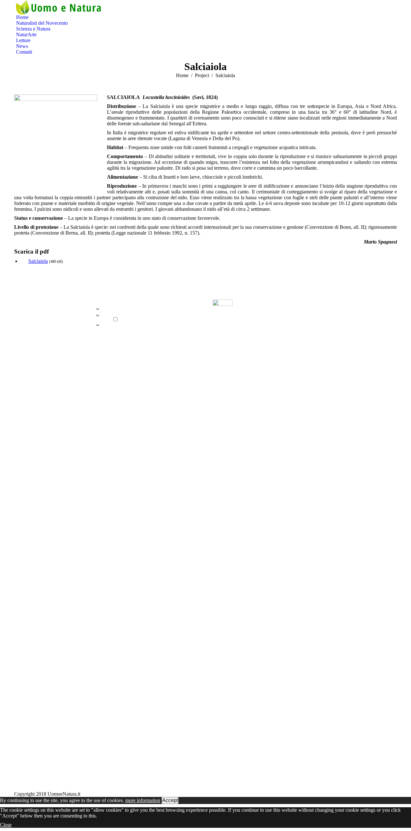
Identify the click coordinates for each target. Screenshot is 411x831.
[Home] (56, 306)
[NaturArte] (56, 322)
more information (142, 800)
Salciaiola (38, 261)
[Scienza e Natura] (56, 317)
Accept (170, 800)
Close (6, 824)
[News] (56, 331)
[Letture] (56, 327)
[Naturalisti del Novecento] (56, 311)
